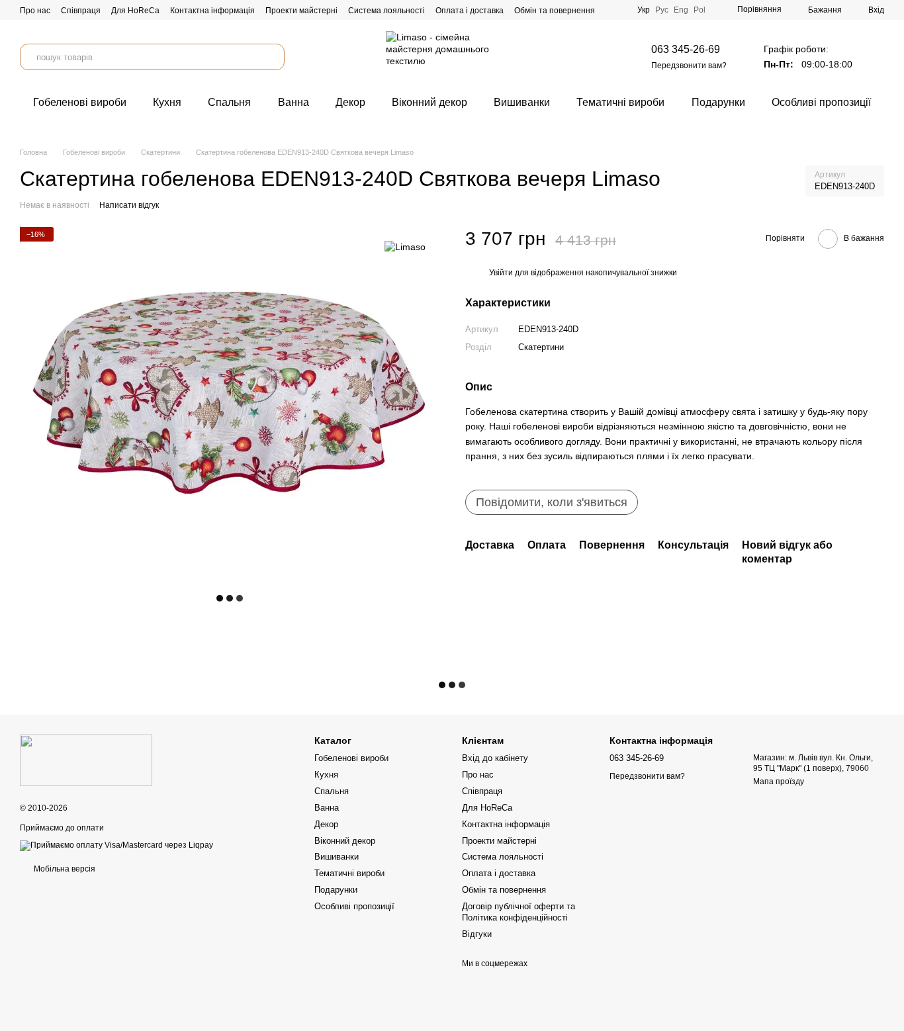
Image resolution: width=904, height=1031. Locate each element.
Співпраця (81, 10)
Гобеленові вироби (79, 102)
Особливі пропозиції (821, 102)
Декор (350, 102)
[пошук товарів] (271, 57)
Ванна (293, 102)
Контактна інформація (212, 10)
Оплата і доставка (469, 10)
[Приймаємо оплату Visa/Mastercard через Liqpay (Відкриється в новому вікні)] (116, 845)
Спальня (229, 102)
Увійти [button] (501, 273)
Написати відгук (129, 205)
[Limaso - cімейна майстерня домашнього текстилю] (86, 759)
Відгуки (477, 934)
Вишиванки (522, 102)
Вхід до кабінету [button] (495, 758)
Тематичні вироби (620, 102)
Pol (699, 10)
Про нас (35, 10)
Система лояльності (386, 10)
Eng (681, 10)
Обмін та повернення (554, 10)
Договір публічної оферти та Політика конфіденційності (518, 911)
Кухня (167, 102)
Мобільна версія (63, 869)
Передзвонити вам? (689, 65)
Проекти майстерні (301, 10)
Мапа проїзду (778, 781)
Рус (661, 10)
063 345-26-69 (685, 49)
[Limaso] (405, 246)
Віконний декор (429, 102)
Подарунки (718, 102)
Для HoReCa (135, 10)
